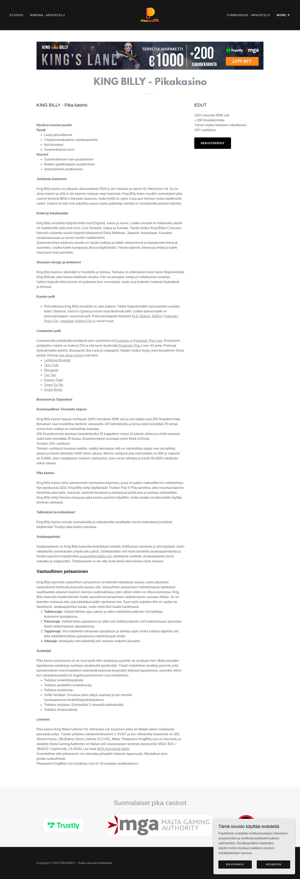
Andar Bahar (53, 389)
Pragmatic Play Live (147, 340)
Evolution (122, 340)
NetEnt (157, 316)
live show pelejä (71, 355)
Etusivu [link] (16, 15)
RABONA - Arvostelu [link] (47, 15)
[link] (150, 15)
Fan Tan (50, 375)
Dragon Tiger (53, 380)
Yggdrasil (67, 321)
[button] (283, 15)
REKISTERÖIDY (212, 143)
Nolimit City (83, 321)
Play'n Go (51, 321)
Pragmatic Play (130, 345)
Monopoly (51, 370)
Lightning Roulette (57, 360)
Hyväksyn (273, 864)
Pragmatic (170, 316)
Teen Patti (51, 365)
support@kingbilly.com (95, 556)
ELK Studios (141, 316)
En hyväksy (235, 864)
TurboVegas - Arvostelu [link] (248, 15)
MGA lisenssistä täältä (113, 749)
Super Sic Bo (53, 385)
